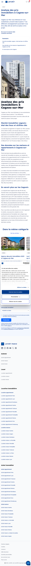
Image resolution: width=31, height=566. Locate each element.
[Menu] (2, 2)
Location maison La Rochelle (8, 440)
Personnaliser (14, 296)
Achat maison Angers (6, 536)
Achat (3, 6)
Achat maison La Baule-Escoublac (9, 533)
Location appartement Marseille (9, 411)
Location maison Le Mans (7, 453)
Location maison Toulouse (7, 450)
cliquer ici (9, 325)
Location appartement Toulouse (9, 408)
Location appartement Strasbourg (9, 424)
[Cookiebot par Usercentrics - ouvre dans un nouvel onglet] (23, 263)
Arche (25, 563)
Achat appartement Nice (7, 498)
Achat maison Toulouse (6, 517)
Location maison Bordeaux (7, 437)
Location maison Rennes (7, 456)
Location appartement (6, 373)
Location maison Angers (7, 434)
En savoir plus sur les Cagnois (9, 49)
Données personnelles (6, 554)
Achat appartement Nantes (7, 482)
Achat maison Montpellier (7, 514)
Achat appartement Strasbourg (8, 501)
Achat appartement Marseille (8, 485)
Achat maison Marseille (6, 526)
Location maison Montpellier (8, 446)
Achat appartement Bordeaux (8, 491)
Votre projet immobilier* (7, 307)
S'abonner (6, 320)
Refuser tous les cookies (15, 301)
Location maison (5, 376)
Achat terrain (4, 364)
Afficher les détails (22, 287)
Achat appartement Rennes (7, 488)
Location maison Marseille (7, 443)
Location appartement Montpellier (9, 415)
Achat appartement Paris (7, 472)
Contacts (3, 549)
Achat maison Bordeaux (7, 510)
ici (15, 316)
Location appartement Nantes (8, 405)
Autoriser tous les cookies (15, 292)
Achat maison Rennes (6, 529)
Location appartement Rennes (8, 418)
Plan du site (4, 559)
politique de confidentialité (23, 328)
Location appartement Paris (8, 395)
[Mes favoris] (27, 2)
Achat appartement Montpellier (8, 494)
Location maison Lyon (6, 459)
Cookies (3, 546)
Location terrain (5, 379)
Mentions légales (5, 544)
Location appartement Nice (8, 421)
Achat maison (4, 360)
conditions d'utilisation (8, 329)
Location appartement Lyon (8, 399)
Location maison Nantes (7, 430)
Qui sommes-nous (5, 557)
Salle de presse (4, 552)
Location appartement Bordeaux (9, 402)
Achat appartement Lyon (7, 475)
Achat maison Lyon (6, 523)
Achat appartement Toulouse (8, 479)
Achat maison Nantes (6, 507)
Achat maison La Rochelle (7, 520)
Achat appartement (6, 357)
